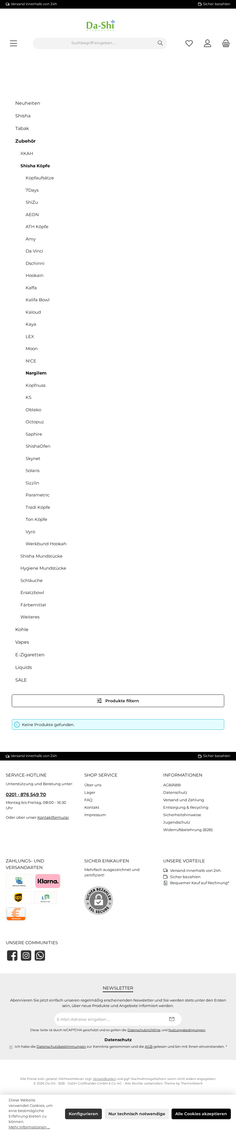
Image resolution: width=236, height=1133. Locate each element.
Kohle (21, 629)
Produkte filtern (121, 701)
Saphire (34, 434)
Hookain (34, 275)
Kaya (31, 324)
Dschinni (35, 263)
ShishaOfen (38, 446)
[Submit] (171, 1019)
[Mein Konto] (207, 43)
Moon (32, 348)
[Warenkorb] (224, 43)
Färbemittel (33, 605)
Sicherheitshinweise (182, 815)
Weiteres (29, 617)
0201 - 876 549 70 (26, 794)
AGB (149, 1047)
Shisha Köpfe (35, 165)
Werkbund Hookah (46, 543)
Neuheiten (27, 103)
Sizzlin (32, 483)
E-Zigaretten (30, 654)
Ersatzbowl (32, 592)
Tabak (22, 128)
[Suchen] (160, 43)
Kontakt (91, 807)
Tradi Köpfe (38, 507)
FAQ (88, 800)
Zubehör (25, 141)
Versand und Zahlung (183, 800)
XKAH (26, 153)
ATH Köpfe (37, 226)
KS (28, 397)
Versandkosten (104, 1079)
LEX (30, 336)
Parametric (38, 495)
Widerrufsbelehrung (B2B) (188, 830)
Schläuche (31, 580)
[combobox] (93, 43)
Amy (31, 239)
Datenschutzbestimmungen (61, 1047)
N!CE (31, 361)
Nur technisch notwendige (137, 1113)
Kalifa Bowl (38, 299)
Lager (89, 792)
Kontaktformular (53, 817)
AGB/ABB (172, 785)
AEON (32, 214)
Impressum (95, 815)
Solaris (32, 470)
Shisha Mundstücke (41, 556)
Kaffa (31, 287)
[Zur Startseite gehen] (118, 26)
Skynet (33, 458)
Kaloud (33, 312)
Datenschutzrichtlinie (144, 1030)
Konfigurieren (83, 1113)
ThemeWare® (192, 1083)
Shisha (23, 116)
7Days (32, 190)
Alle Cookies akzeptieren (201, 1113)
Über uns (92, 785)
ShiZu (32, 202)
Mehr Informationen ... (29, 1127)
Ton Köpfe (36, 519)
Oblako (33, 409)
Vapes (22, 642)
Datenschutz (175, 792)
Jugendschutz (176, 822)
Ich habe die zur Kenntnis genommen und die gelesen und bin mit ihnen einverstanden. (121, 1047)
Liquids (23, 667)
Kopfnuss (35, 385)
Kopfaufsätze (40, 178)
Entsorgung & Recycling (185, 807)
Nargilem (36, 373)
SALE (21, 680)
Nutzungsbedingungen (186, 1030)
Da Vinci (34, 251)
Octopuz (35, 421)
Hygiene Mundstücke (43, 568)
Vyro (30, 531)
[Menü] (13, 43)
